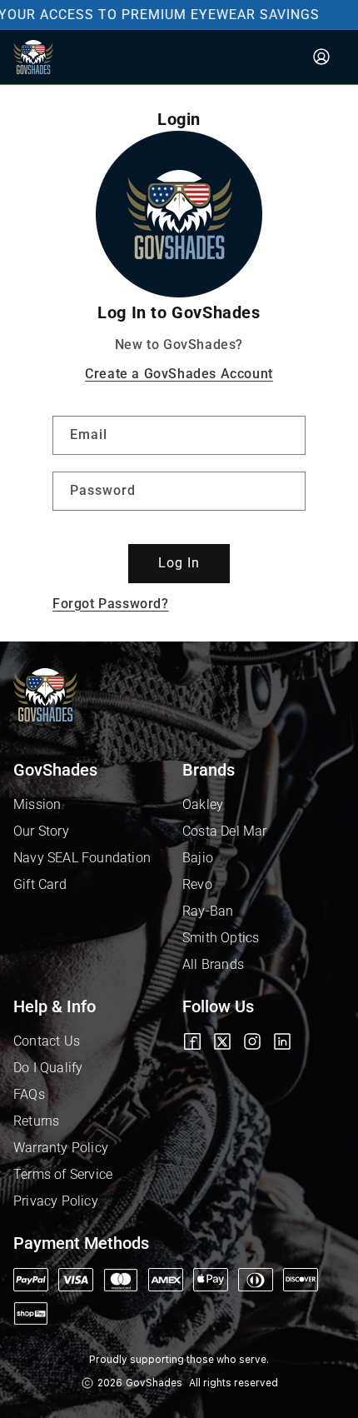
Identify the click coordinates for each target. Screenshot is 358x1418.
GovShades (154, 1383)
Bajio (197, 858)
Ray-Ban (207, 911)
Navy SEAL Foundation (82, 858)
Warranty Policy (60, 1148)
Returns (36, 1121)
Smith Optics (220, 938)
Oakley (202, 804)
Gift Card (40, 884)
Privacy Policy (55, 1201)
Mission (37, 804)
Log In (179, 563)
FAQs (29, 1094)
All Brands (213, 964)
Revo (197, 884)
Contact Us (46, 1041)
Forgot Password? (110, 604)
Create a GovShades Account (179, 374)
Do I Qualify (47, 1068)
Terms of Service (62, 1174)
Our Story (41, 831)
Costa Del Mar (224, 831)
